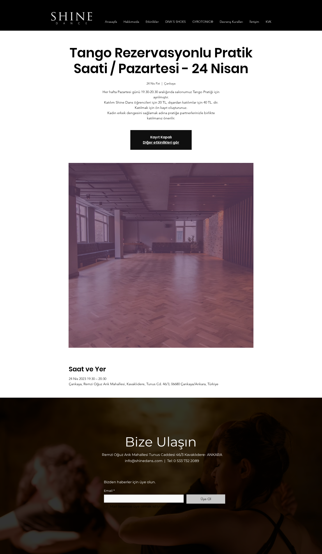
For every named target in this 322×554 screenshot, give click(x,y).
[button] (131, 21)
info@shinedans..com (144, 461)
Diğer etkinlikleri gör (161, 142)
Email (109, 491)
